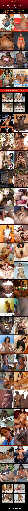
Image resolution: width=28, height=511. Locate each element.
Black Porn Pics (8, 5)
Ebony (14, 2)
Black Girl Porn (20, 5)
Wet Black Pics (14, 8)
